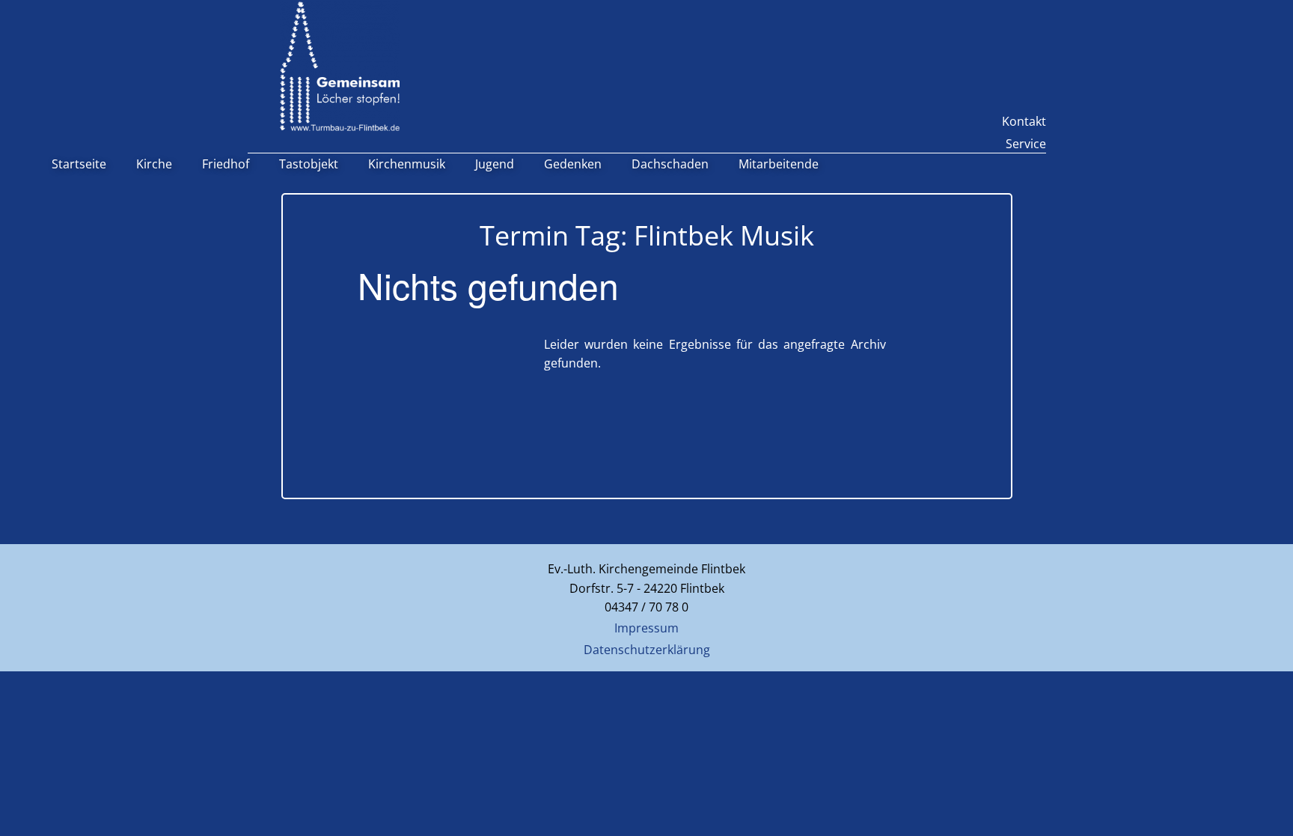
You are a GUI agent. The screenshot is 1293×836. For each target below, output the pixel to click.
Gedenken (573, 164)
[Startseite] (340, 66)
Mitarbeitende (779, 164)
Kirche (154, 164)
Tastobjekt (308, 164)
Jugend (494, 164)
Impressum (646, 628)
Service (1026, 143)
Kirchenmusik (406, 164)
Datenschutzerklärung (647, 649)
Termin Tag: (647, 235)
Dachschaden (670, 164)
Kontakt (1024, 121)
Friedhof (225, 164)
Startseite (79, 164)
